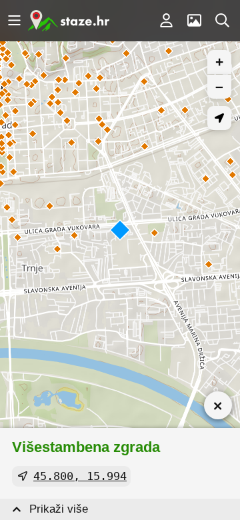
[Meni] (14, 21)
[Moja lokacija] (219, 118)
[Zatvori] (218, 405)
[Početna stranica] (68, 20)
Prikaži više (58, 509)
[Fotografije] (194, 21)
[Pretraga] (222, 21)
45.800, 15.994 (80, 476)
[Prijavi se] (166, 21)
